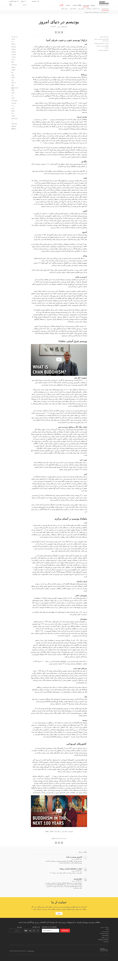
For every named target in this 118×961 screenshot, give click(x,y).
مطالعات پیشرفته (77, 5)
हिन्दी (12, 62)
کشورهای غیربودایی (103, 50)
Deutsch (13, 46)
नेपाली (12, 90)
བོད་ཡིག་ (13, 44)
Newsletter (105, 935)
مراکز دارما (57, 831)
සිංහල (13, 105)
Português (14, 100)
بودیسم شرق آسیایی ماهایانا (102, 43)
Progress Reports (103, 939)
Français (13, 54)
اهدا (60, 5)
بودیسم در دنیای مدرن (67, 831)
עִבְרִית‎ (13, 59)
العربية (13, 39)
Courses (106, 941)
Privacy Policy (104, 933)
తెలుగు (13, 111)
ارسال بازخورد (104, 927)
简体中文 (13, 126)
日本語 (13, 70)
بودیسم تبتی (86, 5)
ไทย (12, 113)
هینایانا (51, 831)
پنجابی (12, 95)
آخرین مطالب (105, 937)
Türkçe (13, 116)
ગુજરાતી (13, 57)
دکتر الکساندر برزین (62, 26)
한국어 (13, 77)
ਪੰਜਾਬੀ (13, 93)
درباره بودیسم (105, 8)
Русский (13, 103)
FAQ (107, 929)
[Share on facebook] (62, 32)
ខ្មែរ (12, 72)
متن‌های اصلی (73, 8)
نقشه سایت (105, 931)
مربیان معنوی (64, 8)
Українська (14, 118)
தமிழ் (12, 108)
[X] (59, 32)
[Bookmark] (56, 32)
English (13, 49)
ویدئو (22, 1)
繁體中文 (13, 128)
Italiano (13, 67)
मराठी (12, 85)
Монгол (13, 82)
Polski (13, 98)
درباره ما (68, 5)
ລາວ (12, 80)
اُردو (12, 121)
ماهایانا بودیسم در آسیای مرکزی (102, 46)
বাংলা (12, 41)
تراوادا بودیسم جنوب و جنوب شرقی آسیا (101, 39)
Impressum (31, 951)
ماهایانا (47, 831)
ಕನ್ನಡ (12, 75)
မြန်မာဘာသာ (14, 88)
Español (13, 52)
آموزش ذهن (81, 8)
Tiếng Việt (14, 123)
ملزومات (92, 5)
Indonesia (14, 64)
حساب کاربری (13, 1)
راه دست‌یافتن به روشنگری (93, 8)
